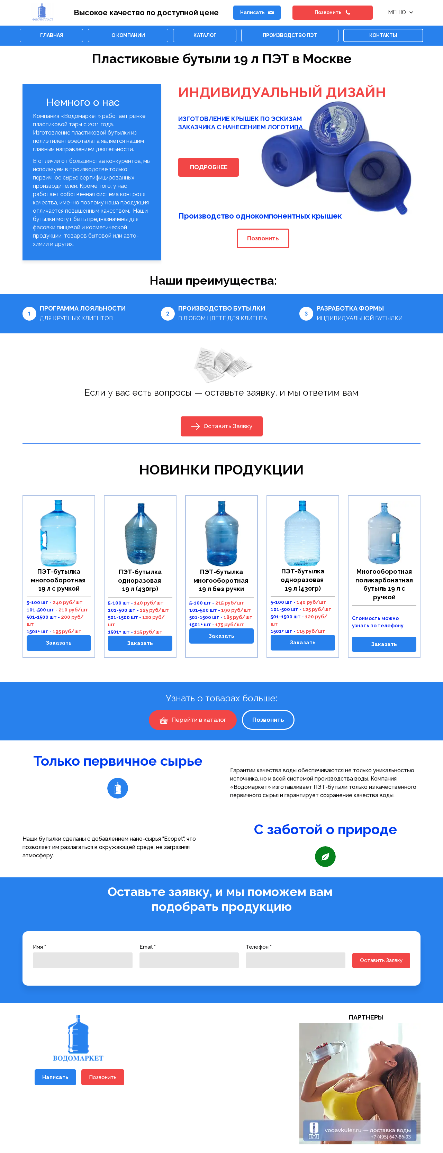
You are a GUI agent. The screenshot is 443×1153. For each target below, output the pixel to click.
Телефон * (259, 947)
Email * (147, 947)
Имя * (39, 947)
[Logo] (42, 12)
